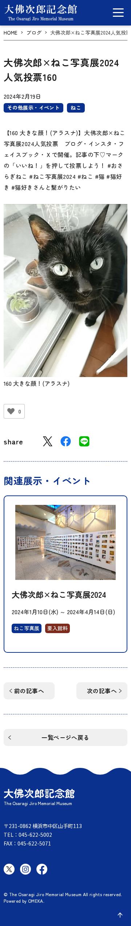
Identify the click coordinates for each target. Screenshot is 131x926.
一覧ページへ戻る (65, 737)
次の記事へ (102, 690)
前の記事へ (29, 690)
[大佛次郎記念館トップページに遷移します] (40, 12)
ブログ (33, 32)
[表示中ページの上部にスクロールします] (120, 915)
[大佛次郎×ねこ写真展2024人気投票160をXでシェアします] (47, 441)
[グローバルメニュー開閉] (118, 12)
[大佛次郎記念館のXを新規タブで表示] (9, 869)
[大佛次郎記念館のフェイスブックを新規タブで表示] (41, 869)
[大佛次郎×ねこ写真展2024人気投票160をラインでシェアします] (84, 441)
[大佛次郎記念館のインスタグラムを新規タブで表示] (25, 869)
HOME (10, 32)
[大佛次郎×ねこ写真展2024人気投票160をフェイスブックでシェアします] (65, 441)
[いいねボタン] (10, 411)
